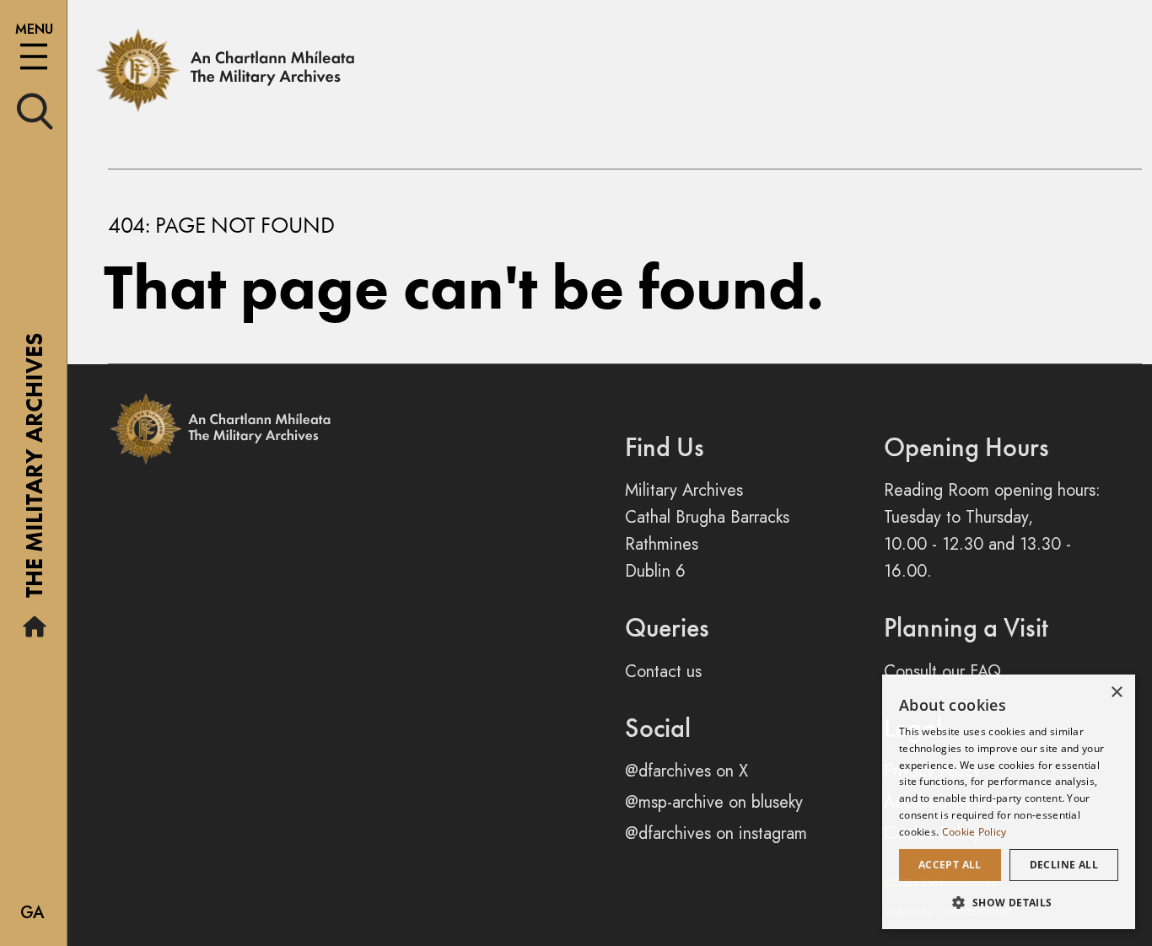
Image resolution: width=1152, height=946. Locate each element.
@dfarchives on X (686, 771)
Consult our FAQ (942, 671)
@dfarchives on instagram (716, 833)
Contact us (663, 671)
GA (32, 912)
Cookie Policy (974, 832)
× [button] (1116, 692)
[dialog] (1008, 802)
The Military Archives (34, 471)
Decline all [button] (1064, 864)
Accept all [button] (950, 864)
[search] (35, 110)
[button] (1008, 902)
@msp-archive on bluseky (714, 802)
